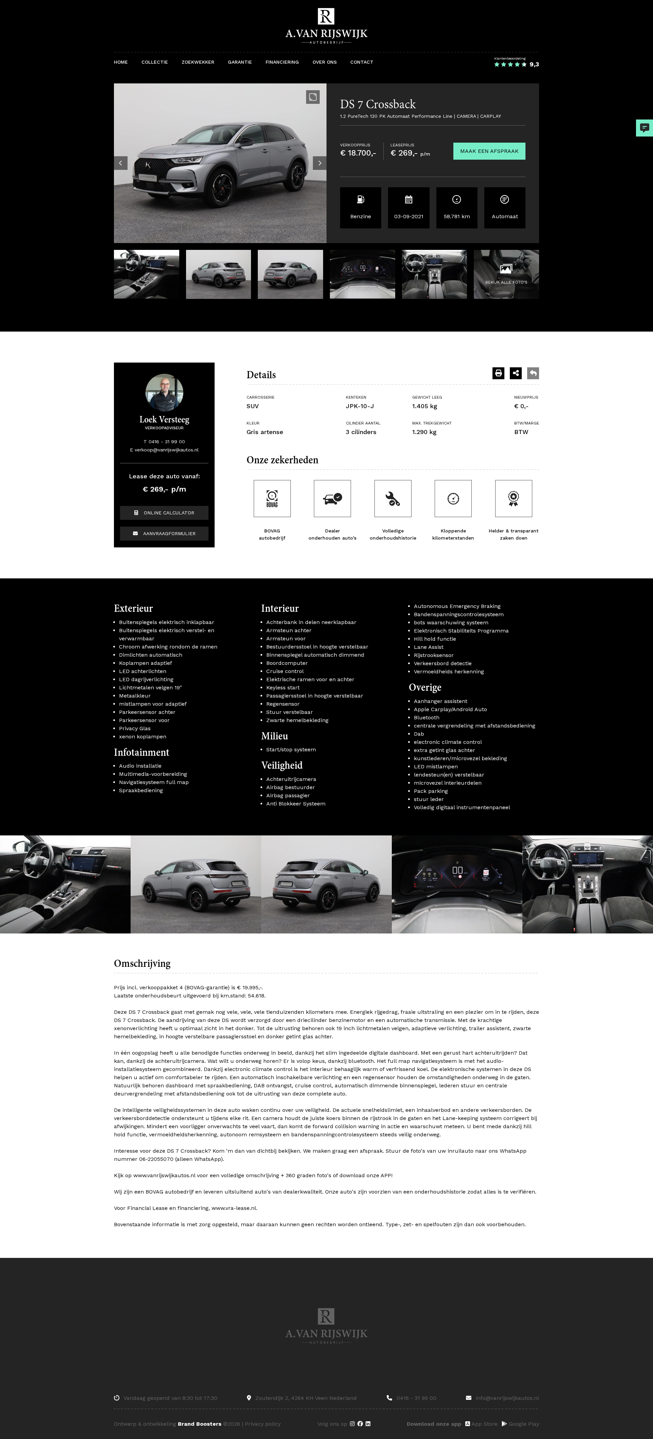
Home (121, 62)
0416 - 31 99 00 (415, 1398)
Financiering (282, 62)
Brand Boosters (199, 1424)
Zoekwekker (198, 62)
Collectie (154, 62)
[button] (121, 163)
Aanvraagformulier (169, 533)
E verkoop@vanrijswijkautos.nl (164, 449)
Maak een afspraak (489, 151)
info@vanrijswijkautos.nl (506, 1398)
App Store (484, 1424)
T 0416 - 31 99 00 (164, 441)
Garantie (240, 62)
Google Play (523, 1424)
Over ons (325, 62)
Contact (361, 62)
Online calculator (168, 512)
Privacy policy (263, 1424)
